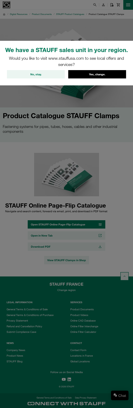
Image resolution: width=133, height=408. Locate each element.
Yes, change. (97, 74)
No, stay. (36, 74)
